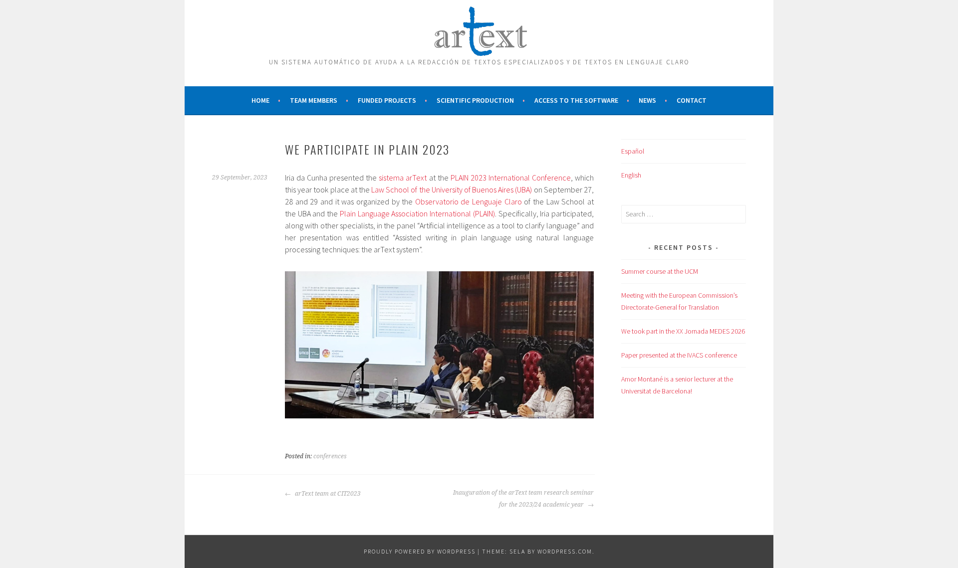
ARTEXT (479, 28)
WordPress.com (564, 551)
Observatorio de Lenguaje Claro (469, 201)
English (631, 175)
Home (260, 100)
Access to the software (576, 100)
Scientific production (475, 100)
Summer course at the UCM (659, 271)
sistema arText (403, 178)
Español (632, 151)
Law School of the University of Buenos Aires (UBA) (451, 189)
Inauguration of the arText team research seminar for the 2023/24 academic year (523, 498)
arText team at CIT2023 (327, 493)
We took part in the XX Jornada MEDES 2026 (683, 331)
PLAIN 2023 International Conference (511, 178)
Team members (313, 100)
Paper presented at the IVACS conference (679, 355)
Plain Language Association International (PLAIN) (417, 213)
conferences (330, 456)
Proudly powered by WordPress (420, 551)
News (647, 100)
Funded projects (387, 100)
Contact (692, 100)
